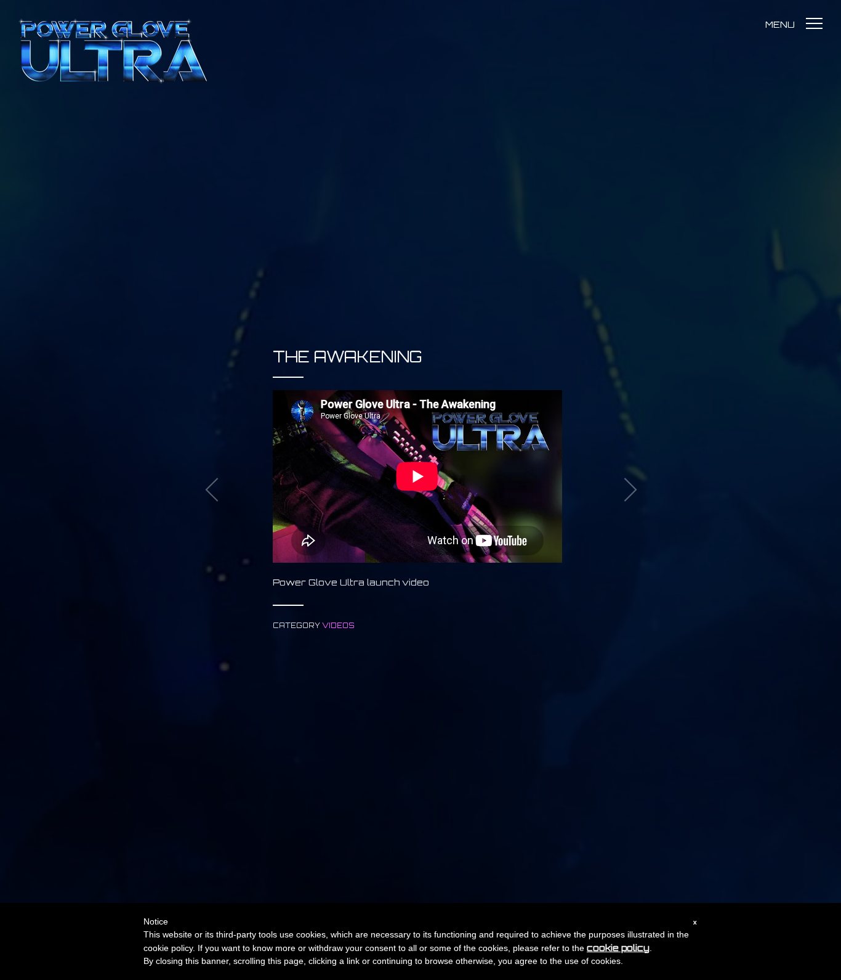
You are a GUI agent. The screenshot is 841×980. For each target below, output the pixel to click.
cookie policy (618, 947)
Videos (338, 625)
